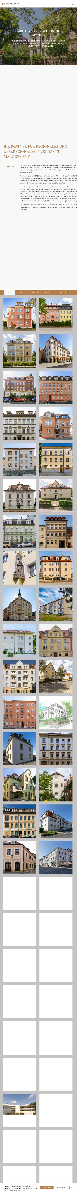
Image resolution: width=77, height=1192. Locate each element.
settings (24, 1190)
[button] (73, 4)
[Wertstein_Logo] (11, 4)
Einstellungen (61, 1187)
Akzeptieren (47, 1187)
